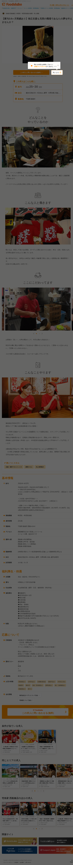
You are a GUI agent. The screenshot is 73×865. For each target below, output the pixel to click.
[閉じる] (58, 65)
